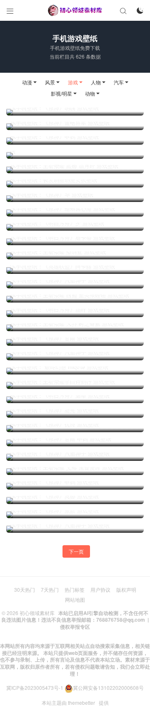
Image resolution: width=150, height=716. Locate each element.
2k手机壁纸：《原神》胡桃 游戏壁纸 (54, 107)
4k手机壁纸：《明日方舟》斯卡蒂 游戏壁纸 (62, 237)
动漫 (27, 82)
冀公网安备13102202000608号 (108, 687)
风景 (50, 82)
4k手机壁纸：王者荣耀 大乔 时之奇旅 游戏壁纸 (67, 323)
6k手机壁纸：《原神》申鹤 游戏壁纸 (54, 136)
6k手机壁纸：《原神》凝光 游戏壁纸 (54, 409)
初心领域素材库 (37, 612)
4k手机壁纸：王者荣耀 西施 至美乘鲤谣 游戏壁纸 (70, 294)
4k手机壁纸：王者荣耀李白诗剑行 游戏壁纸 (62, 381)
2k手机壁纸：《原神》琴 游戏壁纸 (52, 194)
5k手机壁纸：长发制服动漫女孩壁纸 (54, 179)
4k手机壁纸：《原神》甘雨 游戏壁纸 (54, 338)
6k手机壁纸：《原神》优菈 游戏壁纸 (54, 424)
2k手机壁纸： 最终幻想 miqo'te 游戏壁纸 (59, 366)
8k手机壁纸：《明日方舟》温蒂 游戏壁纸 (60, 395)
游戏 (73, 82)
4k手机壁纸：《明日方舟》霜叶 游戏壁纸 (60, 309)
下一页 (76, 551)
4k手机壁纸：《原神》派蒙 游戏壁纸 (54, 510)
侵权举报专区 (75, 626)
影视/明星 (61, 93)
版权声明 (126, 589)
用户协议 (100, 589)
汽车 (119, 82)
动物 (90, 93)
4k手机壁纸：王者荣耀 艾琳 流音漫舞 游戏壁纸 (67, 467)
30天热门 (24, 589)
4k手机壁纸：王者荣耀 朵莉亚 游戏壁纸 (58, 251)
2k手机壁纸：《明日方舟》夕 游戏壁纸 (57, 222)
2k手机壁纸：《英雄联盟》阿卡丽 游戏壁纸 (62, 266)
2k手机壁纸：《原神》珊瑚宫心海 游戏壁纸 (62, 208)
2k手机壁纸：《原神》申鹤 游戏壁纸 (54, 481)
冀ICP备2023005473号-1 (34, 687)
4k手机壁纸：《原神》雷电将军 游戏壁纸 (60, 122)
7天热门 (50, 589)
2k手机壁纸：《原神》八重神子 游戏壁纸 (60, 280)
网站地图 (75, 599)
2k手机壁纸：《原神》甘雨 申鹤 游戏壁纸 (61, 438)
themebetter (81, 702)
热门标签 (75, 589)
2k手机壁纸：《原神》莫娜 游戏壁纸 (54, 495)
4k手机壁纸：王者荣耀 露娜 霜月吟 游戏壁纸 (64, 165)
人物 (96, 82)
